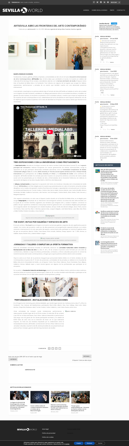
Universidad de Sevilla (66, 174)
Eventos (73, 29)
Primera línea (104, 207)
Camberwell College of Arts (22, 172)
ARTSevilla (35, 79)
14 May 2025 (114, 104)
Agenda (86, 10)
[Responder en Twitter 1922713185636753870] (101, 130)
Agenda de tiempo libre (57, 29)
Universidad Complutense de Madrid (74, 170)
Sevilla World (105, 36)
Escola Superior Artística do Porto (65, 172)
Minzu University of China (47, 174)
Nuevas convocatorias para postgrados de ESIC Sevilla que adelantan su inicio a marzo (59, 407)
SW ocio (47, 29)
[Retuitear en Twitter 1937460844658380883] (104, 62)
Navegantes (104, 205)
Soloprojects (22, 200)
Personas (110, 236)
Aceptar (79, 443)
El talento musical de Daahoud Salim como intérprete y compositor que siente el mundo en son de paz (109, 231)
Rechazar (89, 443)
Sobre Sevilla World (99, 10)
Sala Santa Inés (20, 165)
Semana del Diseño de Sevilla (66, 81)
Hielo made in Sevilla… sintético (29, 2)
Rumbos (115, 251)
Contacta (70, 433)
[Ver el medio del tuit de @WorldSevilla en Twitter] (101, 127)
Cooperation (109, 204)
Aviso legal (45, 429)
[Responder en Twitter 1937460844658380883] (101, 62)
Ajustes (100, 443)
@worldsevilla (104, 38)
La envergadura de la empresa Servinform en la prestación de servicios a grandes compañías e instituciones (109, 245)
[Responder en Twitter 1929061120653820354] (101, 95)
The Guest (28, 225)
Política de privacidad (48, 433)
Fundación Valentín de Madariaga (34, 270)
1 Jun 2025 (113, 71)
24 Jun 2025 (114, 38)
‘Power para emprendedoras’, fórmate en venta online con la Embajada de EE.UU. (80, 408)
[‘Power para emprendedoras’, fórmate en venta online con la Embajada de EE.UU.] (80, 397)
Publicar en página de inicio (108, 221)
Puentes (67, 29)
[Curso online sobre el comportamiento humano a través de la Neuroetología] (39, 397)
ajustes (67, 444)
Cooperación (109, 184)
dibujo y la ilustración (22, 184)
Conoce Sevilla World (73, 429)
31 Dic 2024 (113, 138)
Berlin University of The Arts (46, 172)
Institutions (111, 205)
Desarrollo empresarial (107, 252)
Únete (112, 10)
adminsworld (31, 29)
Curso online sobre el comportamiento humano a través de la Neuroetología (39, 408)
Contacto (121, 10)
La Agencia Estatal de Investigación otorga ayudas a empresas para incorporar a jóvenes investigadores (18, 406)
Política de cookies (48, 437)
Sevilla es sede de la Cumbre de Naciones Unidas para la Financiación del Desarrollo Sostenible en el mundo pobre (110, 214)
